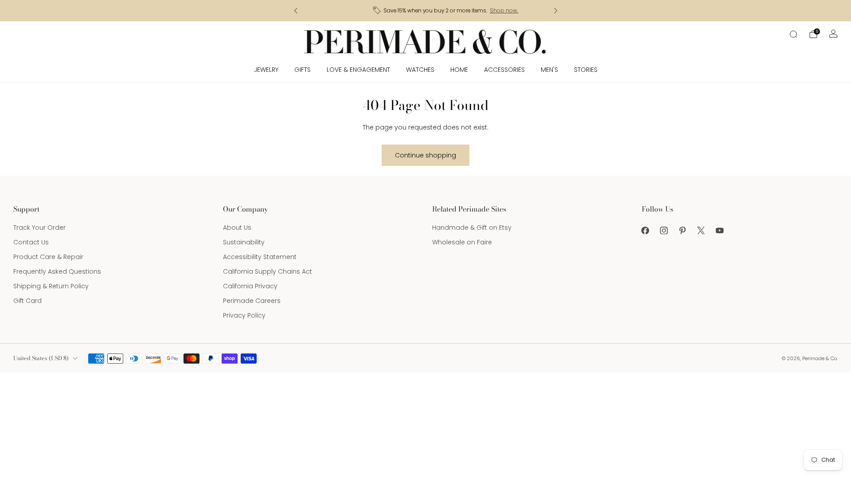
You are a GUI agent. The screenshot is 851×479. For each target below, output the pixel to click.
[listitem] (426, 10)
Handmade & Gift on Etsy (471, 227)
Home (459, 69)
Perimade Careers (252, 300)
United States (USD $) (41, 358)
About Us (237, 227)
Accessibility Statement (260, 256)
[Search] (793, 34)
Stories (585, 69)
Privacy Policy (244, 315)
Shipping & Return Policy (51, 286)
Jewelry (266, 69)
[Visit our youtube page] (719, 230)
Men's (549, 69)
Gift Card (27, 300)
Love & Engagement (358, 69)
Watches (420, 69)
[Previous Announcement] (295, 10)
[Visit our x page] (701, 230)
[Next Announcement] (556, 10)
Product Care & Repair (48, 256)
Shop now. (483, 10)
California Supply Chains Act (267, 271)
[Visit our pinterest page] (682, 230)
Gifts (302, 69)
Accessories (504, 69)
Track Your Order (39, 227)
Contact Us (31, 242)
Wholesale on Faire (462, 242)
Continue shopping (425, 155)
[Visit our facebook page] (645, 230)
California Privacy (250, 286)
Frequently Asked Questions (57, 271)
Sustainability (244, 242)
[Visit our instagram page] (664, 230)
